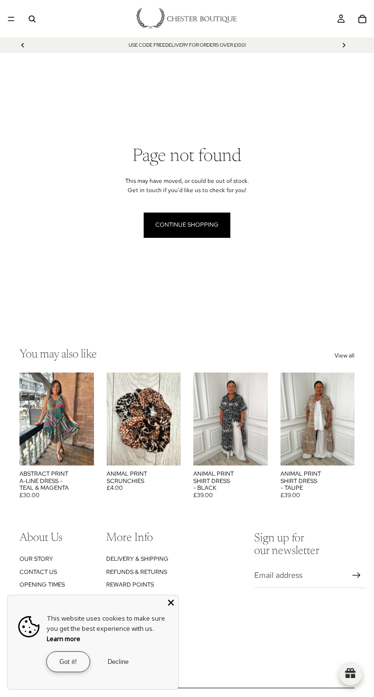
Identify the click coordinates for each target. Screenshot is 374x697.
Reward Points (130, 585)
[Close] (171, 603)
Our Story (36, 559)
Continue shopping (187, 225)
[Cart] (362, 19)
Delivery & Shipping (137, 559)
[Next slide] (344, 45)
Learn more (63, 638)
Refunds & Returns (136, 572)
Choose (261, 450)
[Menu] (11, 19)
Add (87, 450)
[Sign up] (356, 575)
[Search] (32, 19)
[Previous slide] (23, 45)
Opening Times (42, 585)
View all (345, 355)
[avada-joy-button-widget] (350, 673)
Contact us (38, 572)
